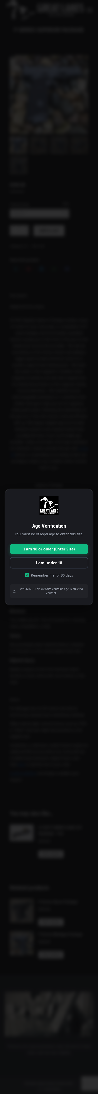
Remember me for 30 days (52, 575)
